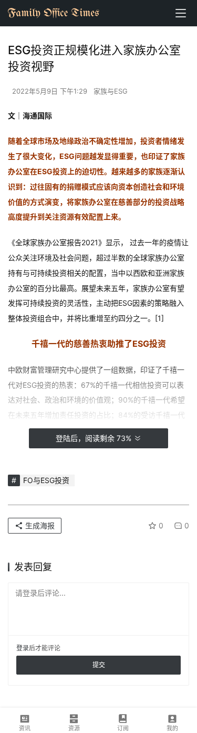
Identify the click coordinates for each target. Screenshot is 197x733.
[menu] (181, 13)
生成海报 (39, 525)
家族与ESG (111, 91)
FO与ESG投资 (46, 480)
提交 (98, 665)
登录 (22, 648)
